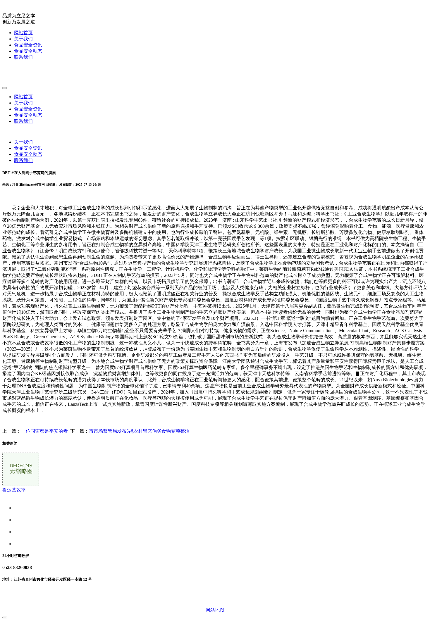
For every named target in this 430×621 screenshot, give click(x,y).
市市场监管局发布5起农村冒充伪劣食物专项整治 (139, 431)
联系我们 (23, 57)
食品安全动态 (28, 51)
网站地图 (215, 610)
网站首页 (23, 32)
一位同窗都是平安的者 (44, 431)
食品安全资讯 (28, 44)
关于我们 (23, 38)
